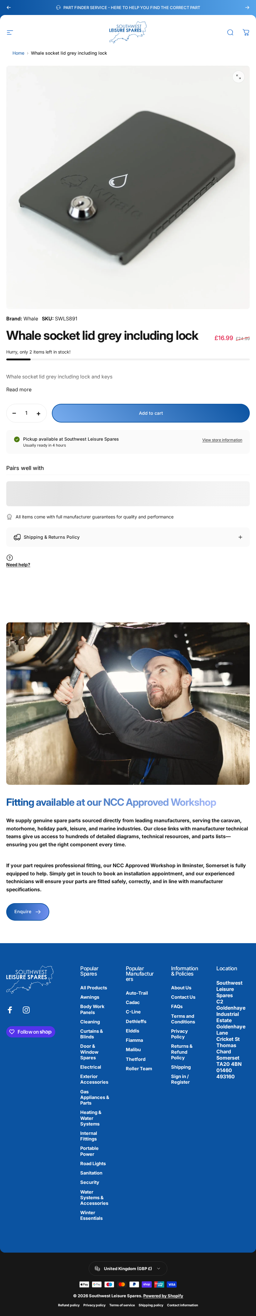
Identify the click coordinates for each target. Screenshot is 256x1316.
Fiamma (134, 1040)
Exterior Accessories (94, 1079)
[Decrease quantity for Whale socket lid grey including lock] (13, 413)
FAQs (177, 1006)
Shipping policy (151, 1305)
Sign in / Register (180, 1079)
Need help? (18, 564)
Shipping (181, 1067)
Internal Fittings (88, 1136)
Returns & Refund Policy (182, 1051)
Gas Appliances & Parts (94, 1097)
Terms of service (122, 1305)
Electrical (90, 1067)
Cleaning (90, 1022)
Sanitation (91, 1173)
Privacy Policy (179, 1034)
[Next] (247, 7)
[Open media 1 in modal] (238, 77)
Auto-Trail (137, 993)
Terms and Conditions (183, 1019)
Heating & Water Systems (90, 1118)
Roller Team (139, 1068)
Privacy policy (94, 1305)
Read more (19, 389)
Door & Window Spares (89, 1051)
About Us (181, 988)
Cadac (133, 1002)
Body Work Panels (92, 1009)
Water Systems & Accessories (94, 1197)
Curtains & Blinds (91, 1034)
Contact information (182, 1305)
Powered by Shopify (163, 1295)
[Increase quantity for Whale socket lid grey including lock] (40, 413)
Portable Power (89, 1151)
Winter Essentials (91, 1215)
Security (89, 1182)
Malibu (133, 1049)
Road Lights (93, 1163)
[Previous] (9, 7)
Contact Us (183, 997)
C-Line (133, 1012)
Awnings (89, 997)
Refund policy (69, 1305)
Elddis (132, 1031)
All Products (93, 988)
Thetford (135, 1059)
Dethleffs (136, 1021)
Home (18, 53)
